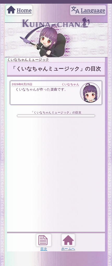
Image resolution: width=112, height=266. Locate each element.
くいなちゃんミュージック (28, 60)
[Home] (19, 7)
